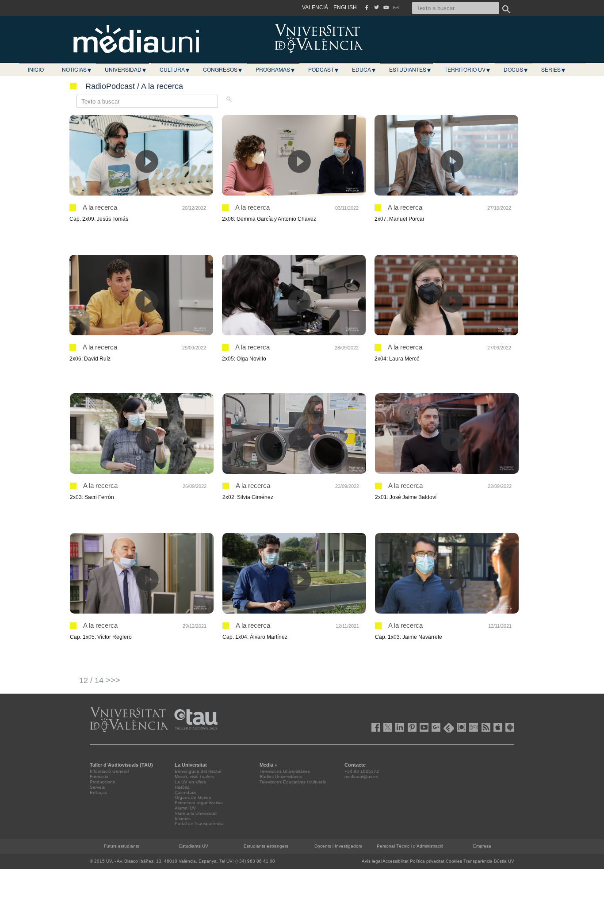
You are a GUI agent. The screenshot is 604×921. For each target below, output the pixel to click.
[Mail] (396, 7)
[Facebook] (366, 7)
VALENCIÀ (315, 7)
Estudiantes (410, 69)
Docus (516, 69)
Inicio (36, 69)
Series (553, 69)
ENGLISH (345, 7)
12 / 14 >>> (99, 680)
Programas (275, 69)
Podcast (323, 69)
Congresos (222, 69)
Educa (363, 69)
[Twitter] (376, 7)
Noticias (76, 69)
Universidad (125, 69)
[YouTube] (386, 7)
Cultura (174, 69)
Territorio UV (467, 69)
